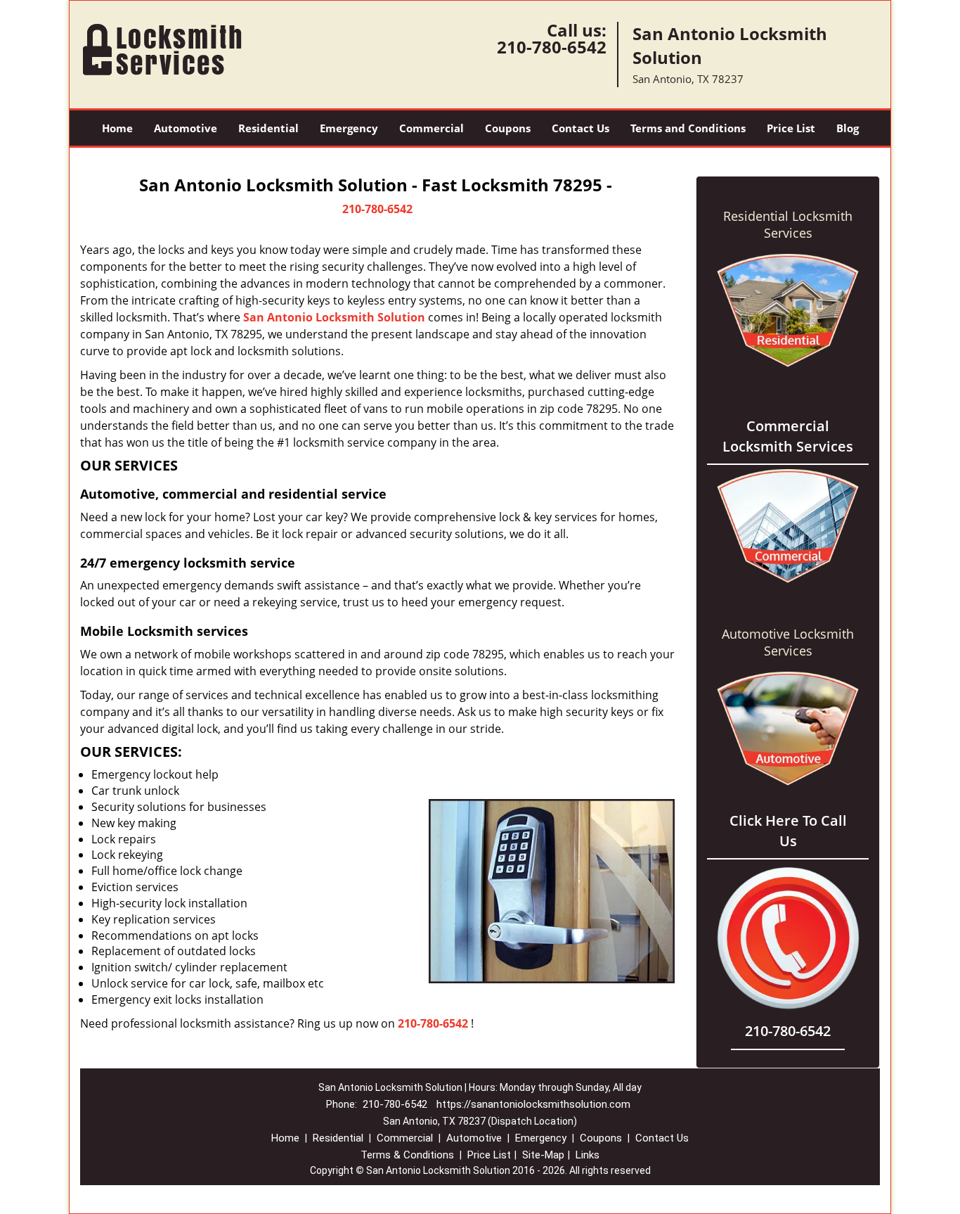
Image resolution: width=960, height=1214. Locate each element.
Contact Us (580, 128)
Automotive (185, 128)
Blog (847, 128)
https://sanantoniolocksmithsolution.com (533, 1104)
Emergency (349, 128)
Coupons (508, 128)
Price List (791, 128)
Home (117, 128)
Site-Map (543, 1155)
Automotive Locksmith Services (788, 642)
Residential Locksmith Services (787, 224)
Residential (268, 128)
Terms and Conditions (688, 128)
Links (587, 1155)
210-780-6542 (552, 46)
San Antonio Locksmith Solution (334, 317)
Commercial (431, 128)
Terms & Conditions (407, 1155)
